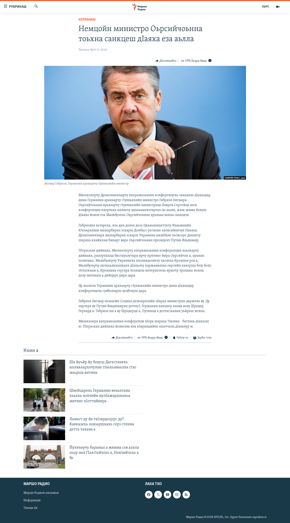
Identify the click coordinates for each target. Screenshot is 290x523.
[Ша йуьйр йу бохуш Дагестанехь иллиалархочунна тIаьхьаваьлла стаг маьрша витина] (44, 371)
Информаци (32, 500)
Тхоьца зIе (30, 508)
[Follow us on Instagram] (177, 494)
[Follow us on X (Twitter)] (158, 494)
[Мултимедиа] (278, 6)
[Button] (166, 60)
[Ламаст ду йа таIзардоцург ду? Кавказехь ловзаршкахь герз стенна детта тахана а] (44, 428)
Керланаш (87, 20)
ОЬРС (265, 6)
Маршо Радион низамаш (41, 493)
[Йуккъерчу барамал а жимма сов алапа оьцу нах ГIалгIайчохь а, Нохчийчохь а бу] (44, 457)
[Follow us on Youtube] (167, 494)
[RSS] (186, 494)
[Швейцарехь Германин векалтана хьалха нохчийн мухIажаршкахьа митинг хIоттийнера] (44, 400)
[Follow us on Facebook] (148, 494)
